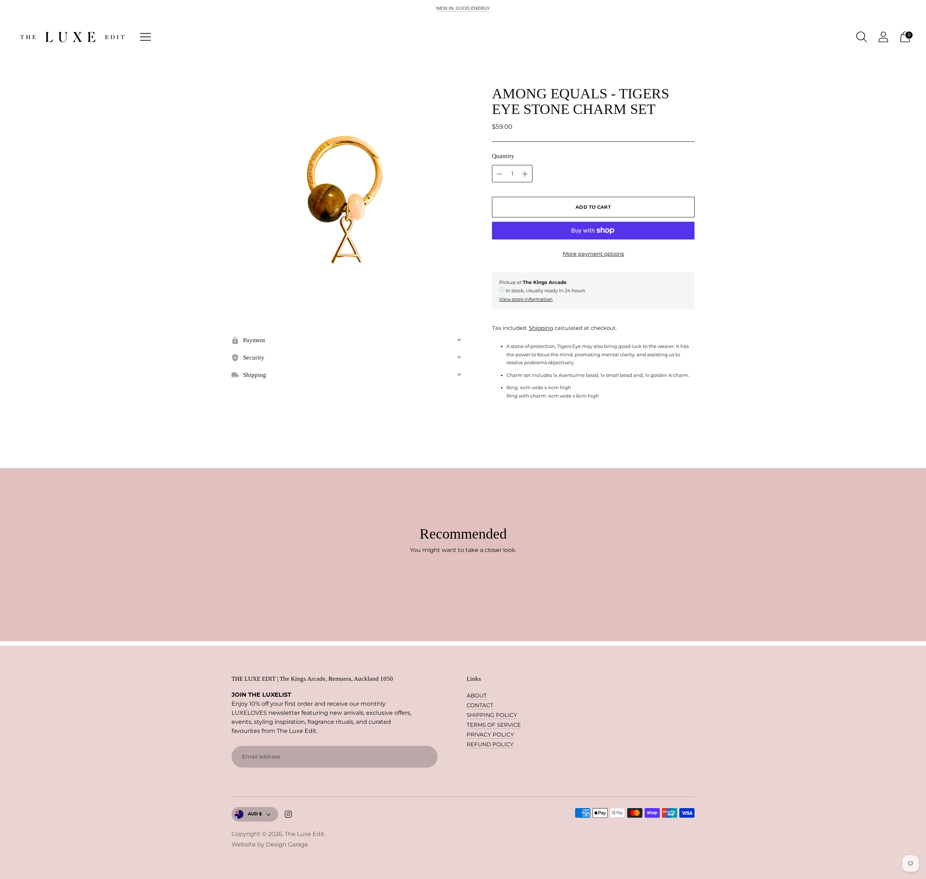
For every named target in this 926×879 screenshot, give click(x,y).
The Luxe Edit (304, 834)
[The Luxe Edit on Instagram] (288, 815)
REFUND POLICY (490, 744)
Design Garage (287, 844)
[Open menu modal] (145, 37)
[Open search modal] (861, 37)
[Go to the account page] (883, 37)
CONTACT (480, 705)
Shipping (541, 327)
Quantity (503, 156)
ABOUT (477, 695)
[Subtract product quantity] (525, 174)
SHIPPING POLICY (492, 715)
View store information (526, 299)
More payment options (593, 253)
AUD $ (255, 813)
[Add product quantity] (499, 174)
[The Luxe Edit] (72, 37)
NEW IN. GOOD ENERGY (463, 8)
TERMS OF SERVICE (494, 724)
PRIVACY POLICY (490, 734)
